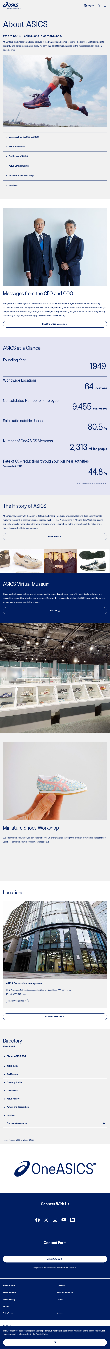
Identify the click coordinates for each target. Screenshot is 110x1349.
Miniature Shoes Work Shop (21, 176)
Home (5, 1140)
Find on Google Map (16, 1001)
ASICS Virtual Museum (19, 166)
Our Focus (61, 1286)
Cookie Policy (42, 1334)
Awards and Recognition (18, 1107)
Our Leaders (12, 1091)
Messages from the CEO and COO (24, 137)
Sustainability (9, 1300)
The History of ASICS (18, 156)
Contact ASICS (53, 1259)
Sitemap (60, 1313)
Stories (6, 1307)
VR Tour (53, 611)
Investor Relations (65, 1293)
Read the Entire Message (53, 324)
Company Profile (14, 1083)
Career (60, 1300)
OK (55, 1343)
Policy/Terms (8, 1313)
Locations (13, 185)
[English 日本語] (89, 6)
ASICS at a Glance (17, 147)
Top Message (12, 1074)
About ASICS (15, 1140)
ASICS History (13, 1099)
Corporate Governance (17, 1123)
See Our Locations (53, 1017)
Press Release (9, 1293)
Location (10, 1115)
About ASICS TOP (16, 1056)
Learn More (53, 537)
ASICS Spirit (12, 1066)
